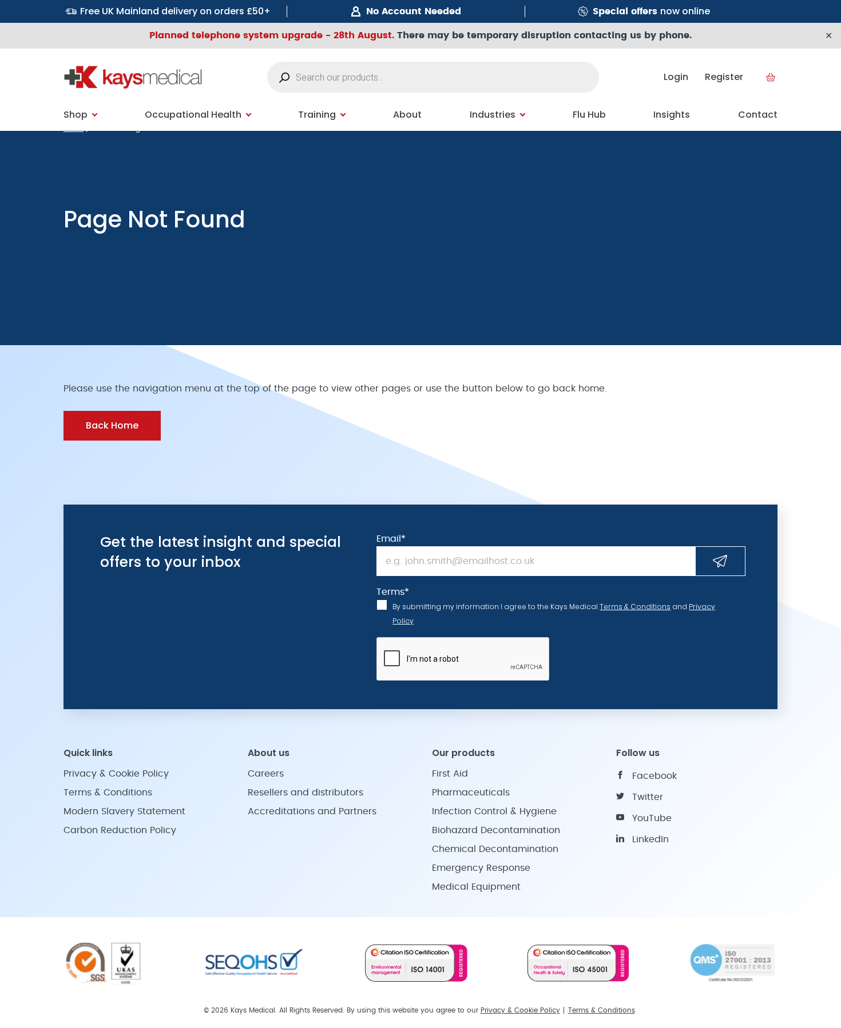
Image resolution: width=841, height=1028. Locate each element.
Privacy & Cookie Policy (116, 773)
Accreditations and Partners (312, 811)
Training (317, 114)
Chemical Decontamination (495, 849)
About (407, 114)
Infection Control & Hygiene (494, 811)
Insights (671, 114)
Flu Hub (589, 114)
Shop (76, 114)
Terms (392, 592)
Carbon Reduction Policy (120, 830)
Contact (757, 114)
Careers (266, 773)
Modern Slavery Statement (124, 811)
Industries (492, 114)
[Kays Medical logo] (133, 77)
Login (676, 76)
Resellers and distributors (305, 792)
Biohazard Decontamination (496, 830)
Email (391, 538)
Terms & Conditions (635, 606)
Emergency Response (481, 868)
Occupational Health (193, 114)
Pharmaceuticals (471, 792)
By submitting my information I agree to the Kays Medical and (553, 614)
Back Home (112, 425)
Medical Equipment (476, 886)
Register (724, 76)
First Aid (450, 773)
